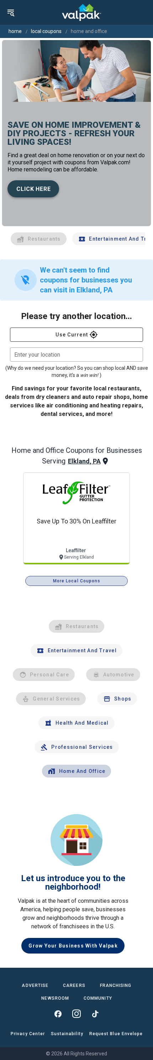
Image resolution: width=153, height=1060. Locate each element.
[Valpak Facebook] (58, 1013)
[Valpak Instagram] (76, 1013)
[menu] (11, 12)
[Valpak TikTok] (95, 1013)
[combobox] (76, 354)
